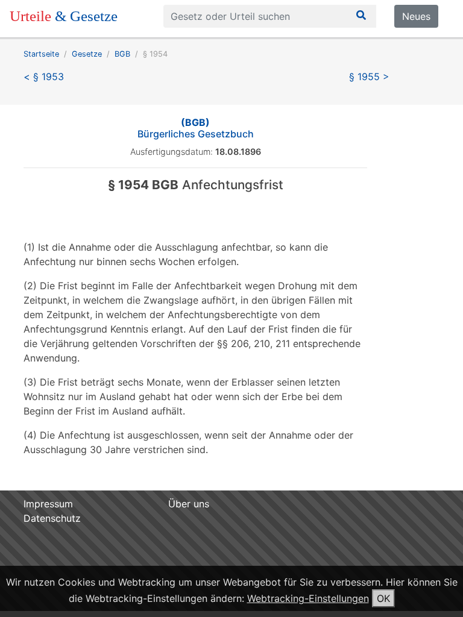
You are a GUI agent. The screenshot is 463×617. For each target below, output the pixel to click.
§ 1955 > (369, 76)
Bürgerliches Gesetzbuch (195, 128)
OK (383, 598)
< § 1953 (44, 76)
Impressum (48, 504)
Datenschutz (52, 518)
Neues (416, 16)
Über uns (188, 504)
